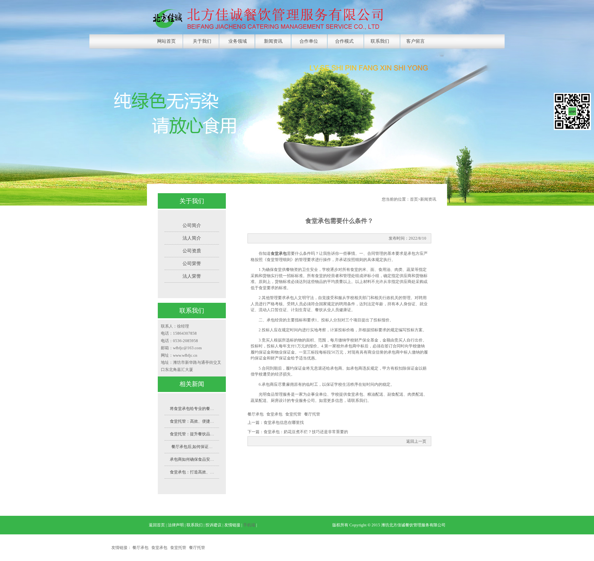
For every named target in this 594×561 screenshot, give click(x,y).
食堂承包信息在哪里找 (284, 422)
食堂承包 (279, 253)
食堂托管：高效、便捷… (192, 421)
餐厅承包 (256, 414)
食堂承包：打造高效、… (192, 472)
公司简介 (192, 225)
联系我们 (380, 41)
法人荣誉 (192, 276)
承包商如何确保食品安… (192, 459)
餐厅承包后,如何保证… (192, 446)
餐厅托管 (312, 414)
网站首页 (166, 41)
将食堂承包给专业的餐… (192, 408)
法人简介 (192, 238)
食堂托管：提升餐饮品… (192, 434)
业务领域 (237, 41)
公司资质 (192, 250)
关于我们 (202, 41)
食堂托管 (293, 414)
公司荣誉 (192, 263)
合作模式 (344, 41)
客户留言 (415, 41)
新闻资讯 (273, 41)
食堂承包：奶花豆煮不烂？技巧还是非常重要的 (306, 431)
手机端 (249, 525)
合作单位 (308, 41)
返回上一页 (416, 441)
